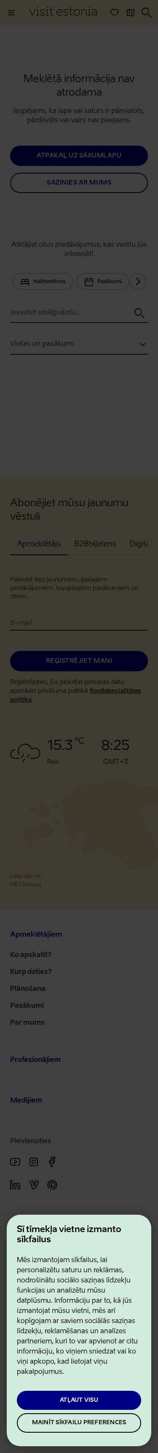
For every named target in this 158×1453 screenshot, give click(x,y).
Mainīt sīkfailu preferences (79, 1422)
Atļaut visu (79, 1400)
